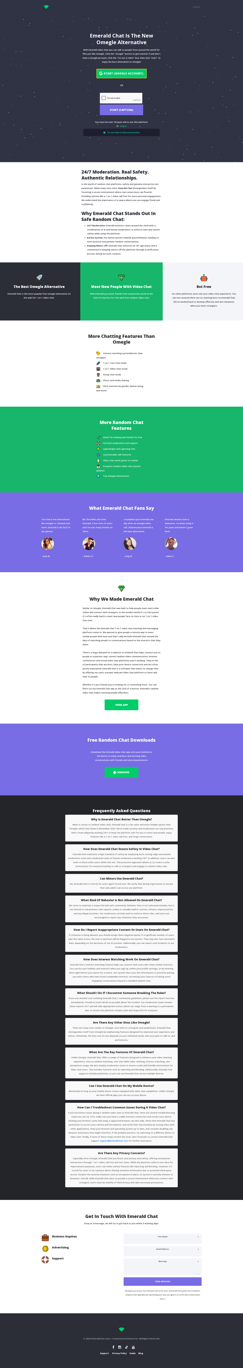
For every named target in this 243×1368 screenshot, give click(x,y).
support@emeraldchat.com (114, 1140)
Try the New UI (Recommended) (123, 132)
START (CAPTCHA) (121, 110)
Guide (133, 1353)
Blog (140, 1353)
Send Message (162, 1281)
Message (163, 1261)
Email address (162, 1249)
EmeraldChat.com (100, 1338)
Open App (121, 705)
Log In (196, 7)
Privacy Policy (119, 1353)
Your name (163, 1236)
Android (123, 772)
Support (104, 1353)
